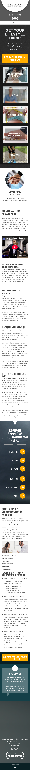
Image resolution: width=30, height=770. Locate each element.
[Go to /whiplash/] (13, 469)
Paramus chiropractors (8, 231)
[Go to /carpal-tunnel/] (13, 487)
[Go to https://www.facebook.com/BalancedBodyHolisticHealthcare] (13, 18)
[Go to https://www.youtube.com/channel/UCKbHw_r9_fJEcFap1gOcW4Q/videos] (17, 18)
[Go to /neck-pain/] (13, 460)
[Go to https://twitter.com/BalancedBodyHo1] (15, 18)
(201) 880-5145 (15, 15)
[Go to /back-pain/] (13, 479)
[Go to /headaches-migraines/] (13, 452)
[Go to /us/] (15, 179)
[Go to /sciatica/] (13, 496)
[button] (15, 657)
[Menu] (15, 767)
